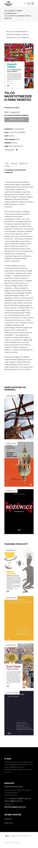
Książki (19, 11)
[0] (28, 3)
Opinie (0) (23, 163)
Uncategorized (10, 13)
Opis (7, 163)
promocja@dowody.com (13, 801)
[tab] (7, 163)
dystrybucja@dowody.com (15, 807)
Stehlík (11, 136)
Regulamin (8, 819)
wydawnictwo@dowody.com (20, 798)
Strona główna (9, 11)
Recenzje (14, 163)
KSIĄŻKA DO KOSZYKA (19, 727)
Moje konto (8, 823)
